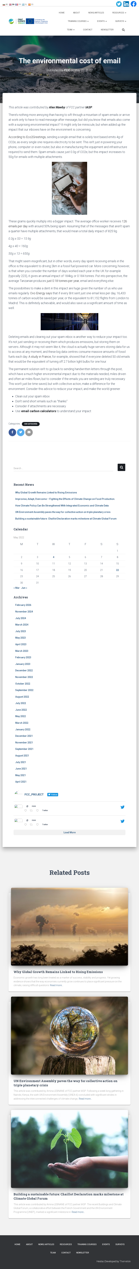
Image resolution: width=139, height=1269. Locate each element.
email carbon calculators (38, 411)
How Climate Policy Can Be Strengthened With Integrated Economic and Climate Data (62, 505)
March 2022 (21, 723)
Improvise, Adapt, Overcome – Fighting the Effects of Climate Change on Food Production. (65, 499)
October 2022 (22, 683)
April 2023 (20, 644)
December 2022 (24, 670)
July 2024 (20, 618)
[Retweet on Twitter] (32, 811)
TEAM (70, 29)
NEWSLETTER (107, 29)
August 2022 (22, 696)
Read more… (56, 985)
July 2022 (20, 703)
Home (62, 13)
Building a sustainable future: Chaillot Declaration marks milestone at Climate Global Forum (66, 518)
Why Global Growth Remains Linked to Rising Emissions (46, 492)
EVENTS (101, 21)
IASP (88, 107)
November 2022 (24, 677)
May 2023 (20, 637)
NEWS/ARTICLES (96, 13)
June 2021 (21, 768)
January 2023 (22, 664)
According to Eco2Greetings (27, 137)
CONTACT (87, 29)
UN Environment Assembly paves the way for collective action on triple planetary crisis (63, 512)
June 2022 (21, 709)
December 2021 (24, 736)
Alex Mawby (57, 107)
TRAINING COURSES (77, 21)
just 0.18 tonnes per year (63, 281)
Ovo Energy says (41, 293)
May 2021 (20, 775)
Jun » (24, 588)
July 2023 (20, 631)
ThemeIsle (125, 1261)
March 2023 (21, 651)
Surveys (120, 21)
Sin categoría (30, 424)
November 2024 (24, 611)
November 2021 (24, 742)
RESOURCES (43, 3)
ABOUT (76, 13)
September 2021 (24, 749)
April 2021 (20, 781)
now (34, 806)
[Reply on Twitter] (26, 811)
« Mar (17, 588)
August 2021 (22, 755)
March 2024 (21, 624)
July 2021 (20, 762)
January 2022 (22, 729)
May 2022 (20, 716)
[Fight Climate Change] (28, 21)
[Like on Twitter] (38, 811)
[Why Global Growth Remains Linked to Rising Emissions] (69, 926)
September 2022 (24, 690)
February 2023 (23, 657)
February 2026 (23, 605)
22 (117, 570)
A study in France (39, 356)
